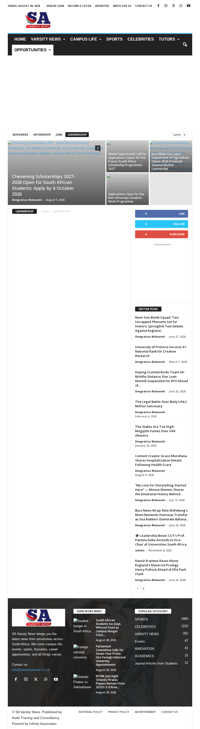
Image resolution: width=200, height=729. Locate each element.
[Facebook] (158, 6)
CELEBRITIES (141, 39)
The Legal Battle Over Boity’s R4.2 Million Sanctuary (161, 403)
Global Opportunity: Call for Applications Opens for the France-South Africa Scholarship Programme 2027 (127, 161)
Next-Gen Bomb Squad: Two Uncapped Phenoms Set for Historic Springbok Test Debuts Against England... (159, 324)
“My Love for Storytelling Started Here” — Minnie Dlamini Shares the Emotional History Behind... (160, 489)
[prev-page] (137, 588)
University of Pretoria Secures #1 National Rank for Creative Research (161, 351)
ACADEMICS (144, 656)
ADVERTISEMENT (145, 712)
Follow (179, 224)
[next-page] (143, 588)
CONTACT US (143, 6)
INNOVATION (144, 649)
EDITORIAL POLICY (90, 712)
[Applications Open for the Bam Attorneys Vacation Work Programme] (127, 189)
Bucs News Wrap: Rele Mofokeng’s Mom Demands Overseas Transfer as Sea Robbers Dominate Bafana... (161, 514)
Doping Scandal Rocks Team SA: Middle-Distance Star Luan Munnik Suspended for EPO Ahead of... (161, 378)
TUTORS (167, 39)
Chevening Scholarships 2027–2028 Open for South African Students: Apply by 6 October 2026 (44, 185)
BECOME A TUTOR (79, 6)
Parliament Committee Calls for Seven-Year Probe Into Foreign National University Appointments (111, 655)
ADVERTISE (102, 6)
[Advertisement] (130, 20)
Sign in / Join (55, 6)
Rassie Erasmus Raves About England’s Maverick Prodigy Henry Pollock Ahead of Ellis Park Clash (160, 567)
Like (182, 213)
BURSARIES (20, 134)
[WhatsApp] (181, 6)
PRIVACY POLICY (118, 712)
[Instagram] (166, 6)
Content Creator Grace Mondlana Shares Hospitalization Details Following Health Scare (161, 460)
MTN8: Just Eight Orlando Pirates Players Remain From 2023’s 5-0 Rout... (110, 681)
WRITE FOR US (122, 6)
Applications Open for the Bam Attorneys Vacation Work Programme (126, 198)
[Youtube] (188, 6)
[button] (185, 44)
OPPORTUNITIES (30, 50)
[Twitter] (173, 6)
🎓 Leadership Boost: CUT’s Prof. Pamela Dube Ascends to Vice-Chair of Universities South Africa (161, 540)
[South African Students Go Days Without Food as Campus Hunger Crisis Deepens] (83, 625)
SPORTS (114, 39)
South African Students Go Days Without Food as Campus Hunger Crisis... (108, 627)
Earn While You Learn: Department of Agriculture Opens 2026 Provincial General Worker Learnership (170, 161)
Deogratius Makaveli (27, 200)
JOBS (59, 134)
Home (45, 211)
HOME (20, 39)
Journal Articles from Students (156, 663)
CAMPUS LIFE (83, 39)
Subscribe (177, 234)
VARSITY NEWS (46, 39)
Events (140, 641)
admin (140, 550)
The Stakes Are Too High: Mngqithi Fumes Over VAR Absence (155, 431)
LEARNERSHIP (77, 134)
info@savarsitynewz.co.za (30, 670)
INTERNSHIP (42, 134)
